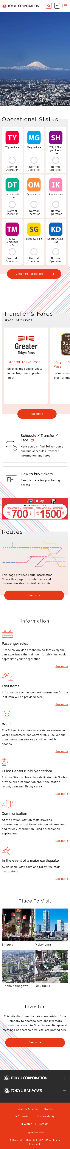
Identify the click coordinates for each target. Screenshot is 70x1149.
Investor (26, 1123)
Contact (44, 1123)
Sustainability (46, 1116)
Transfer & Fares (27, 1109)
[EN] (57, 6)
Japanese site (35, 1132)
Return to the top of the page (63, 1063)
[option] (26, 366)
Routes (48, 1109)
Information (22, 1116)
